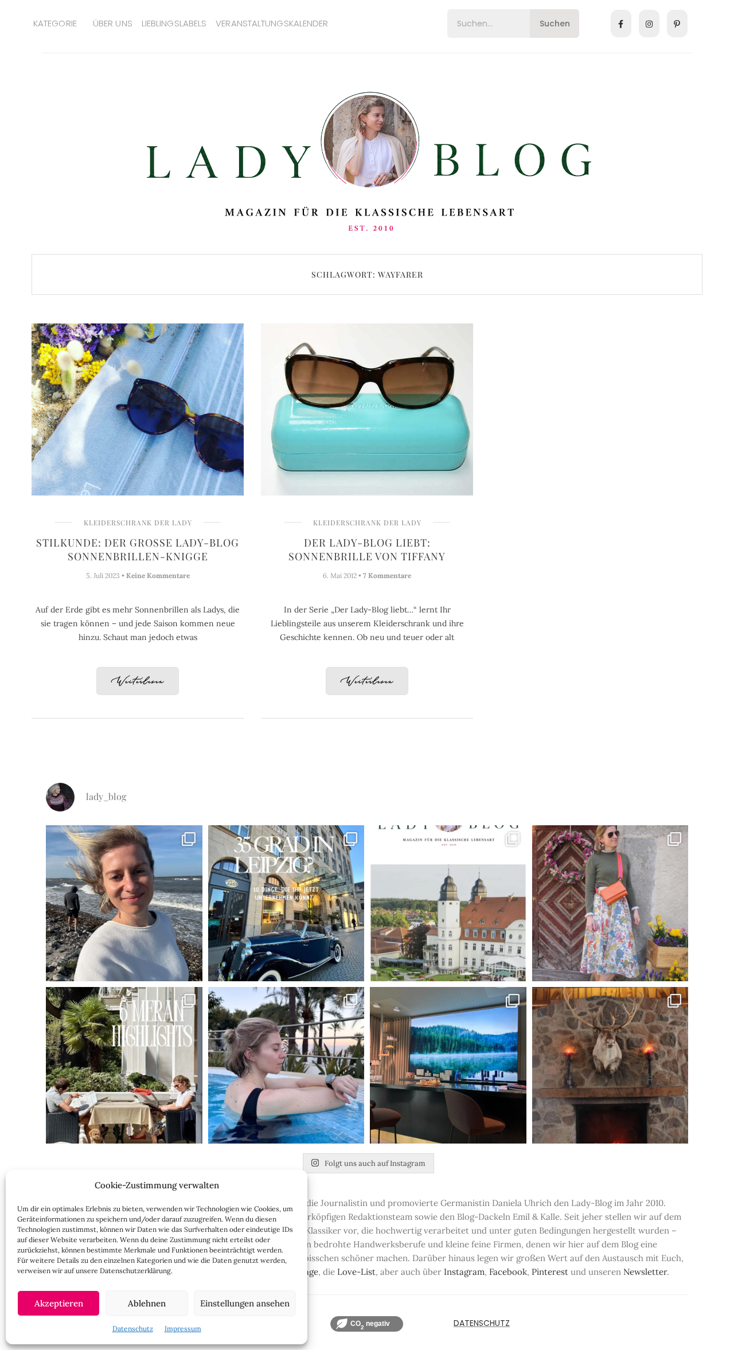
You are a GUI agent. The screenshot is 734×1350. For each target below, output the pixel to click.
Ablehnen (147, 1303)
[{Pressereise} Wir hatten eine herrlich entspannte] (124, 903)
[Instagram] (649, 23)
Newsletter (645, 1271)
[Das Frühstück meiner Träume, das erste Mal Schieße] (610, 1065)
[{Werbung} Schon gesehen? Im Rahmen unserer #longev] (448, 1065)
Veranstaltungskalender (272, 23)
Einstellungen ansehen (245, 1303)
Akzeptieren (58, 1303)
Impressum (183, 1328)
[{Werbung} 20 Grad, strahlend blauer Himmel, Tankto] (286, 1065)
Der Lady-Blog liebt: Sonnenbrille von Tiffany (367, 549)
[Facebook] (621, 23)
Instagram (464, 1271)
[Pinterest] (677, 23)
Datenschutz (132, 1328)
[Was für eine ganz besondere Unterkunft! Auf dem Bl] (610, 903)
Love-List (356, 1271)
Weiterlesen (137, 681)
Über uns (112, 23)
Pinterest (550, 1271)
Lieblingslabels (174, 23)
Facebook (508, 1271)
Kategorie (55, 23)
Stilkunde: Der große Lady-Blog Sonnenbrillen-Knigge (137, 549)
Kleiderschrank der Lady (138, 522)
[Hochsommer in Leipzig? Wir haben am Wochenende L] (286, 903)
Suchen (555, 23)
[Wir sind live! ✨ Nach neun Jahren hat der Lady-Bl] (448, 903)
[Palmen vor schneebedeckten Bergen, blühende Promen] (124, 1065)
